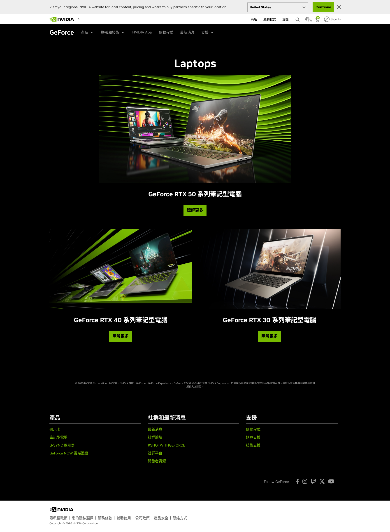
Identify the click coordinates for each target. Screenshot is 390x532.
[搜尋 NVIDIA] (298, 18)
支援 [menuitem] (285, 19)
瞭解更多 (195, 210)
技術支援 (253, 445)
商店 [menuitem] (254, 19)
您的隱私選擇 (82, 518)
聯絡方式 (180, 518)
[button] (307, 20)
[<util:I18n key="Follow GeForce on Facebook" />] (297, 481)
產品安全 (161, 518)
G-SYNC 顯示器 (62, 445)
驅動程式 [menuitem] (269, 19)
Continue (323, 7)
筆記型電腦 (58, 437)
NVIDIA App (142, 32)
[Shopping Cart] (318, 20)
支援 (205, 32)
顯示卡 (54, 429)
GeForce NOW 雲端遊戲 (68, 453)
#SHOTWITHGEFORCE (166, 445)
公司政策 (142, 518)
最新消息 (187, 32)
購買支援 (253, 437)
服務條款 (105, 518)
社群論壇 (155, 437)
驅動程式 (166, 32)
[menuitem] (86, 19)
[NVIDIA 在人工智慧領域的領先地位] (61, 19)
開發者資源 (157, 461)
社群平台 (155, 453)
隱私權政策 (58, 518)
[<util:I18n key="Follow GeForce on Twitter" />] (322, 481)
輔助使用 (123, 518)
